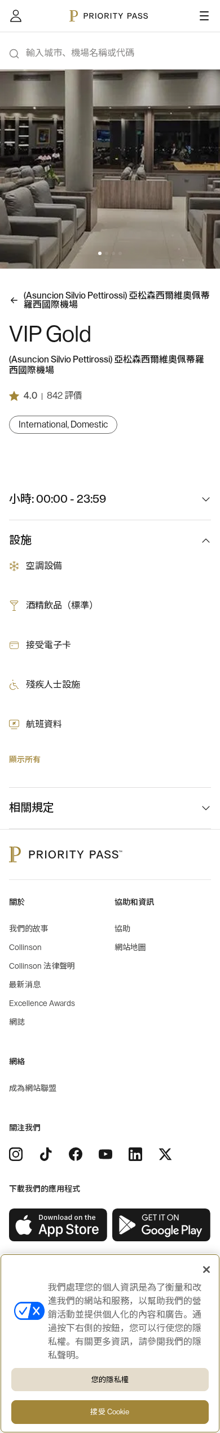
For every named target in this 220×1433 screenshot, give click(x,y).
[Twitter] (165, 1154)
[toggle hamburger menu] (204, 16)
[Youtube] (105, 1154)
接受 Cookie (109, 1411)
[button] (100, 253)
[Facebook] (75, 1154)
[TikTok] (45, 1154)
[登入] (16, 16)
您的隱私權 (110, 1379)
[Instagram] (16, 1154)
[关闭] (206, 1269)
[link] (58, 1225)
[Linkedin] (135, 1154)
